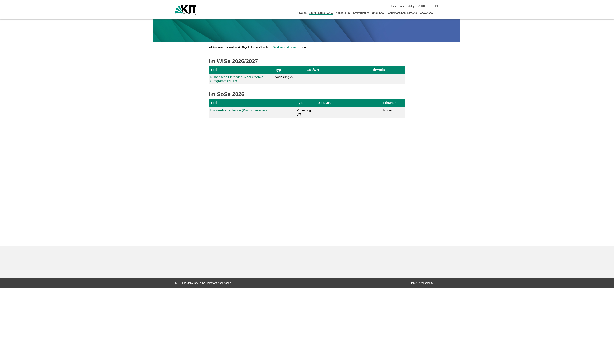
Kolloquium (343, 13)
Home (393, 6)
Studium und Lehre (321, 13)
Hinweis (378, 70)
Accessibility (407, 6)
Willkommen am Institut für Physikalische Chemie (238, 47)
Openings (378, 13)
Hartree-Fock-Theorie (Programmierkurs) (239, 110)
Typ (278, 70)
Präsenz (389, 110)
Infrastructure (361, 13)
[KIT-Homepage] (185, 10)
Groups (302, 13)
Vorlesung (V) (285, 77)
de (437, 6)
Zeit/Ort (313, 70)
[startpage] (438, 13)
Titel (213, 70)
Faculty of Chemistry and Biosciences (410, 13)
